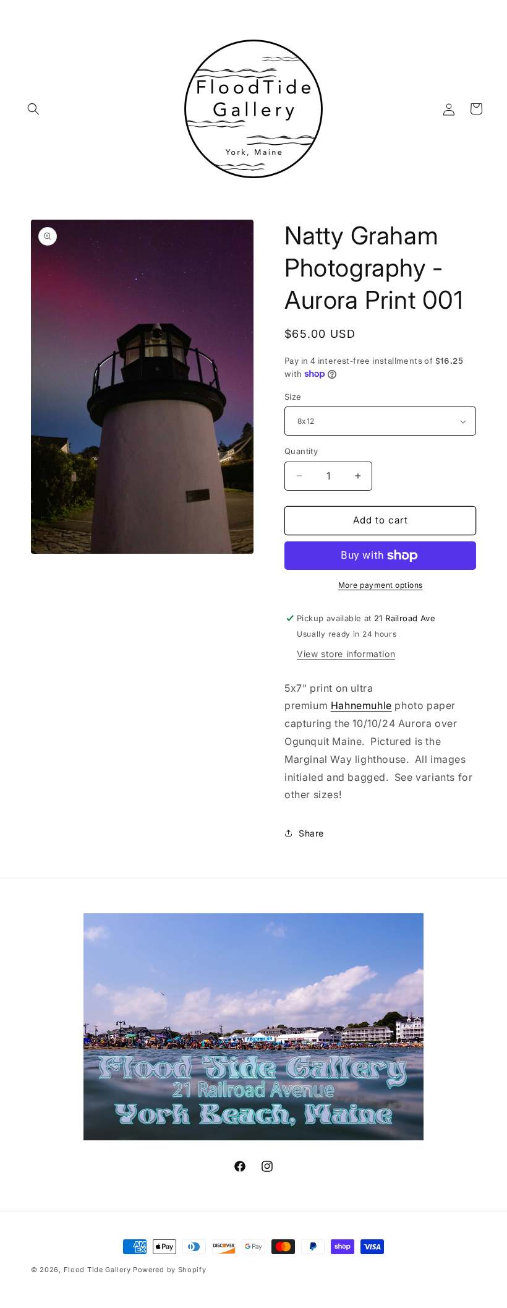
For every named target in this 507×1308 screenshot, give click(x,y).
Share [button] (311, 833)
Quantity (301, 451)
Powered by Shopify (170, 1269)
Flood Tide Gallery (97, 1269)
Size (293, 397)
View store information (346, 653)
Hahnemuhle (361, 705)
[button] (33, 109)
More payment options (380, 585)
